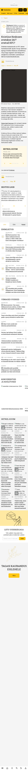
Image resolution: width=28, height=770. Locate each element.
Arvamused (9, 232)
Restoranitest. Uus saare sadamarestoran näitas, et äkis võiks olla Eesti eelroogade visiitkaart (13, 307)
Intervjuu (9, 245)
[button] (10, 538)
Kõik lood (9, 13)
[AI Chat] (21, 768)
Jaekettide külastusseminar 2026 (12, 409)
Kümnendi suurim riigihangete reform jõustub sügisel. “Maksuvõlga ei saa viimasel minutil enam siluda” (13, 351)
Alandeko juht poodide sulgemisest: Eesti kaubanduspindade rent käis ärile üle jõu (15, 290)
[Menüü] (2, 768)
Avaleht (3, 13)
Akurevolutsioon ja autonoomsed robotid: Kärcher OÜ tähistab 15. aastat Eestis (12, 213)
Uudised (8, 255)
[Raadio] (12, 768)
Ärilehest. (12, 170)
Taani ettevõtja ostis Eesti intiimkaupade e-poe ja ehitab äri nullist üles (14, 259)
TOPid (15, 13)
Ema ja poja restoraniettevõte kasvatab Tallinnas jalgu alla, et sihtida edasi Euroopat (12, 155)
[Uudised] (7, 768)
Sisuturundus (13, 265)
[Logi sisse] (25, 768)
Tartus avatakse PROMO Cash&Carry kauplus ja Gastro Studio (13, 280)
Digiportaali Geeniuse (7, 123)
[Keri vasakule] (2, 206)
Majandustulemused (7, 453)
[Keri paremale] (25, 206)
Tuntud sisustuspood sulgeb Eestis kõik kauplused (21, 458)
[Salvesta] (26, 233)
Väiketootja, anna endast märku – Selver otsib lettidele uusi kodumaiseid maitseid (15, 269)
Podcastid (21, 13)
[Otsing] (16, 768)
